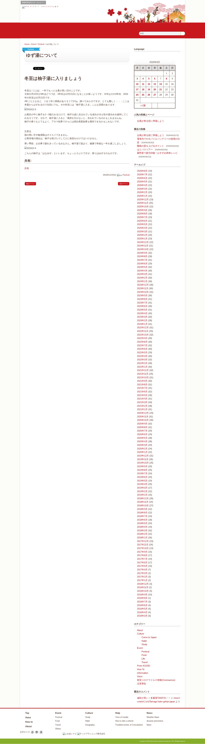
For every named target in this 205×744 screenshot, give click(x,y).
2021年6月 (142, 391)
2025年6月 (142, 221)
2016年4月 (142, 612)
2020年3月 (142, 445)
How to (29, 722)
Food (144, 655)
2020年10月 (143, 420)
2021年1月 (142, 409)
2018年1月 (142, 537)
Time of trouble (121, 717)
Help (117, 713)
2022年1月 (142, 367)
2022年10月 (143, 335)
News (149, 713)
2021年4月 (142, 399)
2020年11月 (142, 416)
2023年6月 (142, 306)
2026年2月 (142, 192)
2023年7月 (142, 303)
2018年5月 (142, 523)
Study (144, 644)
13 (155, 84)
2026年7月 (142, 174)
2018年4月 (142, 527)
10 (137, 84)
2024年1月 (142, 281)
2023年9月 (142, 295)
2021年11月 (142, 374)
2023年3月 (142, 317)
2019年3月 (142, 488)
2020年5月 (142, 438)
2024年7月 (142, 260)
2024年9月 (142, 253)
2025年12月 (143, 199)
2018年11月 (142, 502)
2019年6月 (142, 477)
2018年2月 (142, 534)
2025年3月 (142, 231)
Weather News (153, 717)
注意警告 (141, 683)
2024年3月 (142, 274)
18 (143, 89)
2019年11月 (142, 459)
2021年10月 (143, 377)
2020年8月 (142, 427)
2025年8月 (142, 213)
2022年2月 (142, 363)
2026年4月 (142, 185)
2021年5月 (142, 395)
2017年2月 (142, 576)
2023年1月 (142, 324)
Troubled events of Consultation (129, 725)
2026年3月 (142, 189)
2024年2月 (142, 278)
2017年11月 (142, 544)
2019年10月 (143, 463)
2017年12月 (143, 541)
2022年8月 (142, 342)
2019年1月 (142, 495)
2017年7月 (142, 559)
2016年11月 (142, 587)
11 (143, 84)
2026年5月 (142, 181)
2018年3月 (142, 530)
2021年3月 (142, 402)
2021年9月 (142, 381)
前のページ (30, 184)
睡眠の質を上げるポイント (150, 146)
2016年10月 (143, 591)
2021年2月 (142, 406)
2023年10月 (143, 292)
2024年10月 (143, 249)
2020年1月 (142, 452)
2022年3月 (142, 359)
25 (143, 95)
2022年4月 (142, 356)
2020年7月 (142, 431)
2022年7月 (142, 345)
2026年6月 (142, 178)
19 (149, 89)
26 (149, 95)
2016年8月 (142, 598)
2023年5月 (142, 310)
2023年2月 (142, 320)
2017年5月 (142, 566)
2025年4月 (142, 228)
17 (137, 89)
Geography (90, 725)
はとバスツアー (145, 149)
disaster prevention (155, 721)
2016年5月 (142, 609)
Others (58, 729)
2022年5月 (142, 352)
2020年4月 (142, 441)
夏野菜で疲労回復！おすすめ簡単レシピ (157, 153)
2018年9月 (142, 509)
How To (140, 669)
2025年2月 (142, 235)
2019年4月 (142, 484)
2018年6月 (142, 520)
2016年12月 (143, 584)
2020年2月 (142, 448)
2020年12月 (143, 413)
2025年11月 (142, 203)
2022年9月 (142, 338)
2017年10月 (143, 548)
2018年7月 (142, 516)
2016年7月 (142, 601)
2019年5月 (142, 481)
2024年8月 (142, 256)
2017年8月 (142, 555)
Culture (140, 634)
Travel (145, 662)
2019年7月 (142, 473)
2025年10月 (143, 206)
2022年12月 (143, 327)
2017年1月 (142, 580)
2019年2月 (142, 491)
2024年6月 (142, 263)
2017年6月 (142, 562)
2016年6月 (142, 605)
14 (160, 84)
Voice (139, 676)
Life (143, 658)
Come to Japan (149, 637)
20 (155, 89)
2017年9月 (142, 552)
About (140, 630)
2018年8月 (142, 512)
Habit (144, 641)
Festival (41, 44)
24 (137, 95)
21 (160, 89)
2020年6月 (142, 434)
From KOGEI (143, 666)
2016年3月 (142, 616)
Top (27, 713)
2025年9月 (142, 210)
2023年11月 (142, 288)
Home (26, 44)
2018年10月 (143, 505)
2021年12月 (143, 370)
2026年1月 (142, 196)
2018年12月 (143, 498)
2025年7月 (142, 217)
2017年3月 (142, 573)
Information (142, 673)
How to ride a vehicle (124, 721)
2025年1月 (142, 238)
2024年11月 (142, 245)
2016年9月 (142, 594)
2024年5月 (142, 267)
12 (149, 84)
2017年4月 (142, 569)
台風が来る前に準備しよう (150, 121)
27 (155, 95)
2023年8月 (142, 299)
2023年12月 (143, 285)
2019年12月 (143, 456)
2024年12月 (143, 242)
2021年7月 (142, 388)
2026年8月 (142, 171)
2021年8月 (142, 384)
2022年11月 (142, 331)
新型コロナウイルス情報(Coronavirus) (156, 680)
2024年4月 (142, 270)
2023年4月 (142, 313)
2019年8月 (142, 470)
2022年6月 (142, 349)
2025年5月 (142, 224)
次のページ (123, 184)
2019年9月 (142, 466)
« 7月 (143, 105)
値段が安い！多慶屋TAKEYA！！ (153, 698)
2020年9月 (142, 423)
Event (33, 44)
